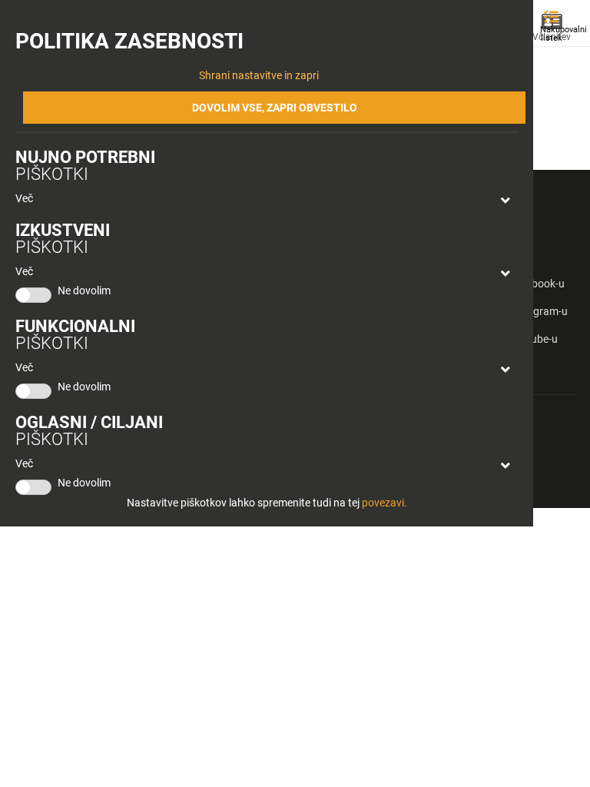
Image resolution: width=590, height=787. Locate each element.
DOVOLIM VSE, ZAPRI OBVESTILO (274, 107)
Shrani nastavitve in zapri (259, 75)
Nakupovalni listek (555, 34)
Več (24, 198)
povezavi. (384, 502)
